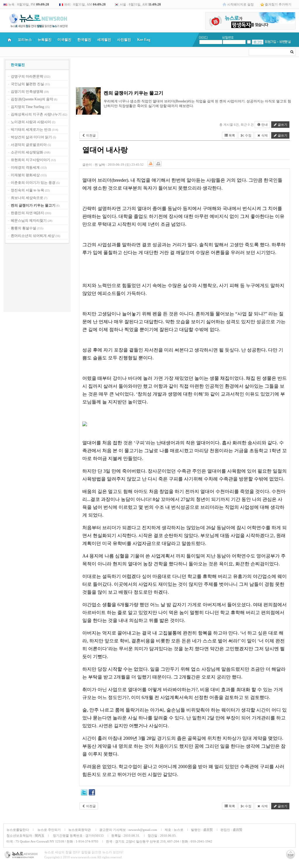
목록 (231, 135)
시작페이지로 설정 (240, 4)
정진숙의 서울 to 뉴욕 (27, 190)
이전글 (90, 135)
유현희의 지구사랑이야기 (30, 160)
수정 (247, 135)
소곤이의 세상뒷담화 (27, 152)
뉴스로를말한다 (17, 829)
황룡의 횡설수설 (23, 228)
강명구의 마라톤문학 (27, 76)
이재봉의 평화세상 (25, 175)
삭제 (264, 135)
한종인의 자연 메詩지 (27, 213)
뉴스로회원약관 (80, 829)
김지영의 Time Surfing (27, 107)
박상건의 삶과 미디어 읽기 (31, 137)
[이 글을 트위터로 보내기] (84, 793)
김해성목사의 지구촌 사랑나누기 (36, 114)
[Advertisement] (37, 278)
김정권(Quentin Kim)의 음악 (32, 99)
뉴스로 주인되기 (48, 829)
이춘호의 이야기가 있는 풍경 (33, 183)
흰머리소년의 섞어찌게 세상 (33, 236)
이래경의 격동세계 (25, 167)
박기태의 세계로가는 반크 (31, 129)
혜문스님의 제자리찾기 (29, 221)
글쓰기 (282, 124)
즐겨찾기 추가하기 (278, 4)
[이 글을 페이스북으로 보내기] (92, 793)
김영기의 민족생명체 (27, 92)
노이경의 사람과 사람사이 (31, 122)
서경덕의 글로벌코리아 (29, 145)
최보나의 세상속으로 (27, 198)
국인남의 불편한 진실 (27, 84)
